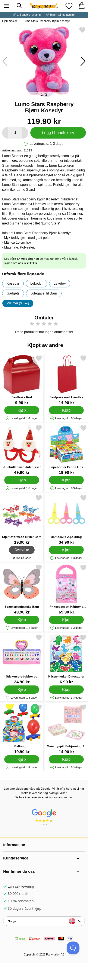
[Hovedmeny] (6, 6)
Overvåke (22, 548)
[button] (83, 61)
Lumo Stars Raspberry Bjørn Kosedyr (46, 21)
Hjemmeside (10, 21)
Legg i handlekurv (58, 133)
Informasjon (14, 845)
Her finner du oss (19, 871)
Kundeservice (15, 858)
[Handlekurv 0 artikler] (81, 6)
